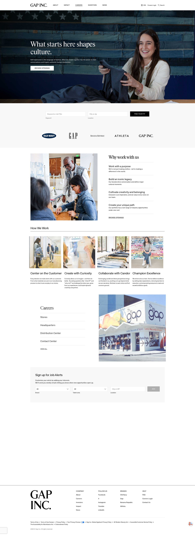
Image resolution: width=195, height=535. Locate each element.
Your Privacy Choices (73, 522)
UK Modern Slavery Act (121, 522)
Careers (78, 5)
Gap (121, 499)
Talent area (76, 392)
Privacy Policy (60, 522)
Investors (92, 5)
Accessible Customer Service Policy (141, 522)
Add (153, 389)
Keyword (48, 118)
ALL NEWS (156, 418)
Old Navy (36, 462)
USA (143, 5)
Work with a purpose (126, 168)
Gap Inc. (103, 462)
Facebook (101, 495)
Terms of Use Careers (47, 522)
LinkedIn (101, 510)
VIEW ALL (45, 349)
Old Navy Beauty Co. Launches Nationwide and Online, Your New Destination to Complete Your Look (46, 470)
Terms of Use (34, 522)
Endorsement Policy (61, 524)
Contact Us (146, 502)
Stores (45, 317)
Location (90, 118)
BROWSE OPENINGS (116, 217)
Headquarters (49, 325)
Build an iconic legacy (126, 181)
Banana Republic (126, 502)
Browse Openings (42, 68)
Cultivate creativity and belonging (129, 194)
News (104, 5)
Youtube (101, 506)
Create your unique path (128, 207)
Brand (37, 392)
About (55, 5)
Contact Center (50, 341)
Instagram (102, 502)
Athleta (69, 462)
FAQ (143, 495)
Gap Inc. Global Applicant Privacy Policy (98, 522)
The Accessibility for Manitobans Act (41, 524)
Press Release (37, 429)
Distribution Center (52, 333)
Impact (67, 5)
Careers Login (152, 5)
